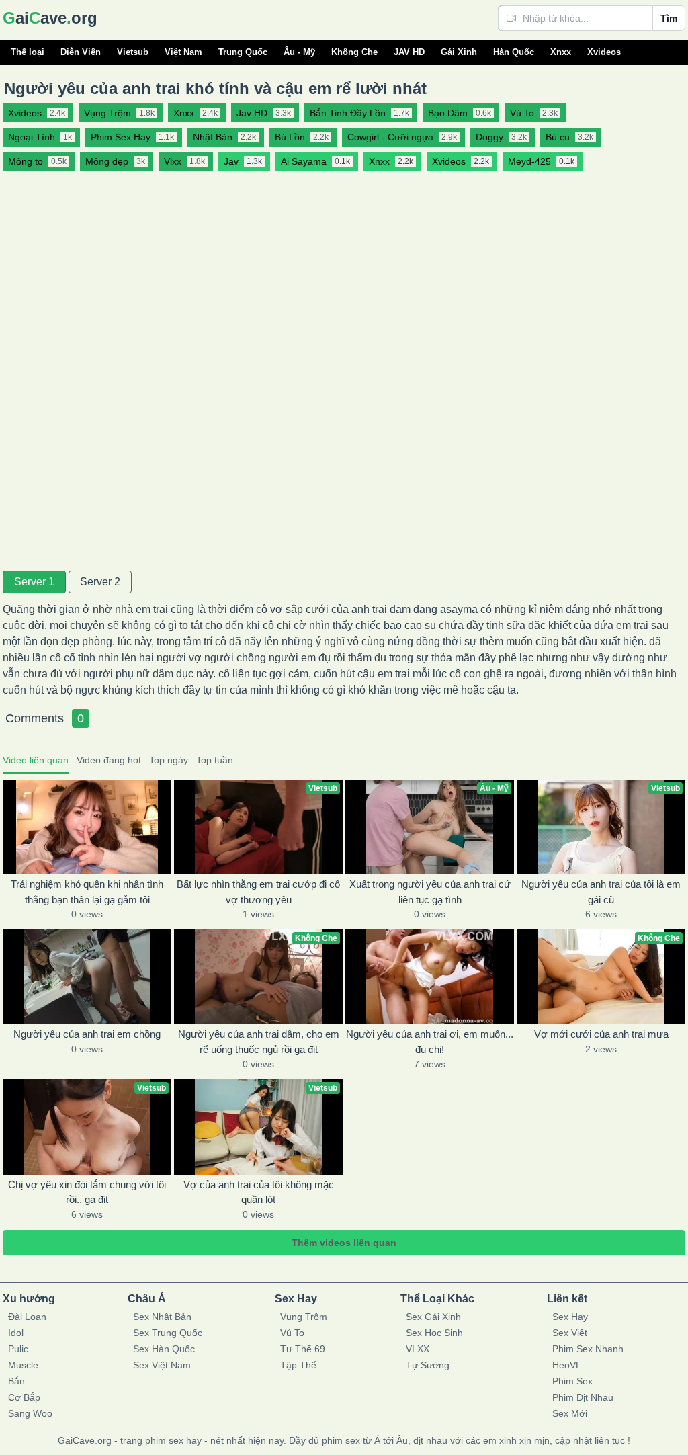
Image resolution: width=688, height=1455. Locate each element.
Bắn (16, 1381)
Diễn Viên (80, 52)
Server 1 (34, 581)
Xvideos (604, 52)
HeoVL (566, 1365)
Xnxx (560, 52)
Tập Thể (298, 1365)
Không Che (354, 52)
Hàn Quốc (513, 52)
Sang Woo (30, 1413)
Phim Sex (572, 1381)
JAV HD (409, 52)
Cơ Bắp (24, 1397)
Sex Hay (570, 1316)
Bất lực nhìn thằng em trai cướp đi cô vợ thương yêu (258, 891)
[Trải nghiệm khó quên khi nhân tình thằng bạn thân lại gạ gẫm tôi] (87, 827)
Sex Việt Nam (162, 1365)
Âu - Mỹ (299, 52)
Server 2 (100, 581)
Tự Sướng (427, 1365)
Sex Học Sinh (434, 1332)
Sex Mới (569, 1413)
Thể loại (27, 52)
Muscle (23, 1365)
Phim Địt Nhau (582, 1397)
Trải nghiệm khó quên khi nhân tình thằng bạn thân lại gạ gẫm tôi (87, 891)
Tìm (668, 18)
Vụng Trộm (303, 1316)
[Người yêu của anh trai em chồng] (87, 976)
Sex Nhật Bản (162, 1316)
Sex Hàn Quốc (164, 1348)
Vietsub (132, 52)
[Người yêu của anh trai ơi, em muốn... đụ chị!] (429, 976)
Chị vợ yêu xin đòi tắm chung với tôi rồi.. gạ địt (87, 1192)
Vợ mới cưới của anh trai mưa (601, 1034)
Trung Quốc (242, 52)
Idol (16, 1332)
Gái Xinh (459, 52)
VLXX (417, 1348)
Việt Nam (183, 52)
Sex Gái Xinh (433, 1316)
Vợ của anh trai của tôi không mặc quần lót (258, 1192)
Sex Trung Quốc (167, 1332)
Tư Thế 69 (302, 1348)
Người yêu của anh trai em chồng (87, 1034)
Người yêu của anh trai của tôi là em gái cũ (601, 891)
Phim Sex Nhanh (588, 1348)
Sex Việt (569, 1332)
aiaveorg (50, 18)
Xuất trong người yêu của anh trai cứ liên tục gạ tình (430, 891)
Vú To (292, 1332)
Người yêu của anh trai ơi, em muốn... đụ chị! (429, 1041)
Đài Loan (27, 1316)
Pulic (18, 1348)
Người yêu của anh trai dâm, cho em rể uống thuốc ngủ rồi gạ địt (258, 1041)
